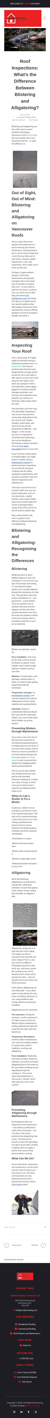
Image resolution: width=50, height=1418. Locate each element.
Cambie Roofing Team (27, 117)
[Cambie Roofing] (22, 18)
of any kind (31, 135)
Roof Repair (33, 120)
